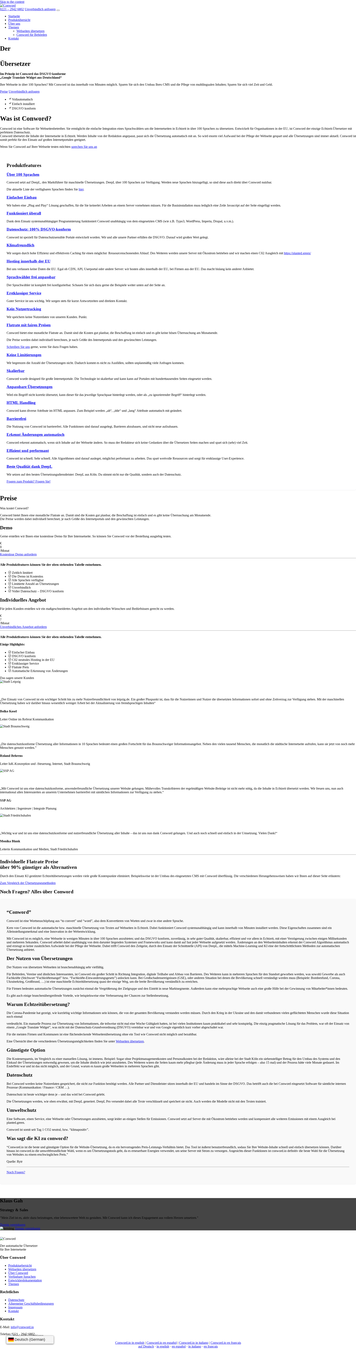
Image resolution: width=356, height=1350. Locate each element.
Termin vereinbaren (12, 1224)
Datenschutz (16, 1300)
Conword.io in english (129, 1342)
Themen (13, 27)
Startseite (14, 16)
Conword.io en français (226, 1342)
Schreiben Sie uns (18, 347)
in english (163, 1346)
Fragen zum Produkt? (28, 481)
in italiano (194, 1346)
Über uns (14, 23)
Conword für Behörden (31, 34)
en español (179, 1346)
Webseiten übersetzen (30, 31)
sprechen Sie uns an (84, 146)
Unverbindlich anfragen (40, 9)
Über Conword (18, 1273)
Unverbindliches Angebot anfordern (23, 627)
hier (81, 189)
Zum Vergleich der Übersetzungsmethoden (28, 883)
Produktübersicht (19, 20)
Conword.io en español (161, 1342)
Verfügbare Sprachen (22, 1276)
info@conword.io (22, 1327)
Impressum (15, 1307)
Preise (4, 91)
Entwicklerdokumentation (25, 1280)
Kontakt (13, 38)
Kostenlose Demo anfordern (18, 554)
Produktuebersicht (20, 1265)
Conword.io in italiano (193, 1342)
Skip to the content (12, 2)
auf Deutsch (146, 1346)
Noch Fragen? (16, 1172)
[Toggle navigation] (58, 10)
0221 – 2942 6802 (12, 9)
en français (211, 1346)
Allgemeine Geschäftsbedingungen (31, 1303)
